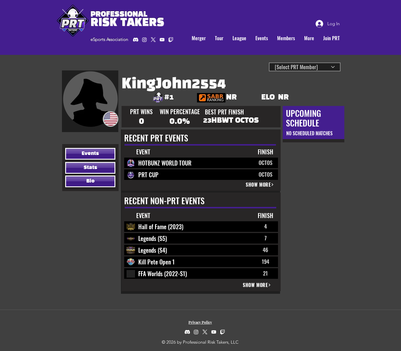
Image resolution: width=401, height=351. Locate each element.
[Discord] (136, 40)
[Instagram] (144, 40)
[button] (219, 38)
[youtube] (162, 40)
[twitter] (153, 40)
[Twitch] (222, 332)
